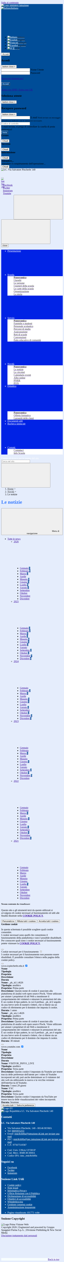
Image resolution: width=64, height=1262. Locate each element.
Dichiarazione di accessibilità (21, 1196)
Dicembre (25, 598)
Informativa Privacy (17, 1190)
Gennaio (25, 568)
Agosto (24, 587)
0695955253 (18, 1131)
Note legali (12, 1188)
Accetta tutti (49, 921)
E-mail (34, 117)
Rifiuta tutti (26, 921)
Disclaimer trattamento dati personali (19, 1235)
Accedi (5, 54)
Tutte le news (14, 539)
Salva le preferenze (25, 1105)
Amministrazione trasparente (21, 1207)
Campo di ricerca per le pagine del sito (20, 458)
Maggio (24, 579)
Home (10, 489)
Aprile (23, 576)
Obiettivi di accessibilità (19, 1199)
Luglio (24, 584)
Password (35, 73)
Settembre (25, 590)
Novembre (25, 596)
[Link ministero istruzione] (15, 5)
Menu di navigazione (43, 532)
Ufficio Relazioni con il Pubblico (23, 1193)
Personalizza (8, 921)
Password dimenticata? (12, 78)
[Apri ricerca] (38, 207)
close (4, 245)
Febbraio (25, 571)
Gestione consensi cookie (19, 1204)
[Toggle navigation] (25, 231)
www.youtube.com (11, 1046)
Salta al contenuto (10, 2)
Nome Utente (37, 69)
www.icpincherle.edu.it (13, 966)
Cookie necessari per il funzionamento (20, 951)
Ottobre (23, 593)
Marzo (24, 573)
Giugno (24, 582)
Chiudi (5, 141)
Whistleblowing (15, 1201)
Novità (10, 491)
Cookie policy (14, 1185)
